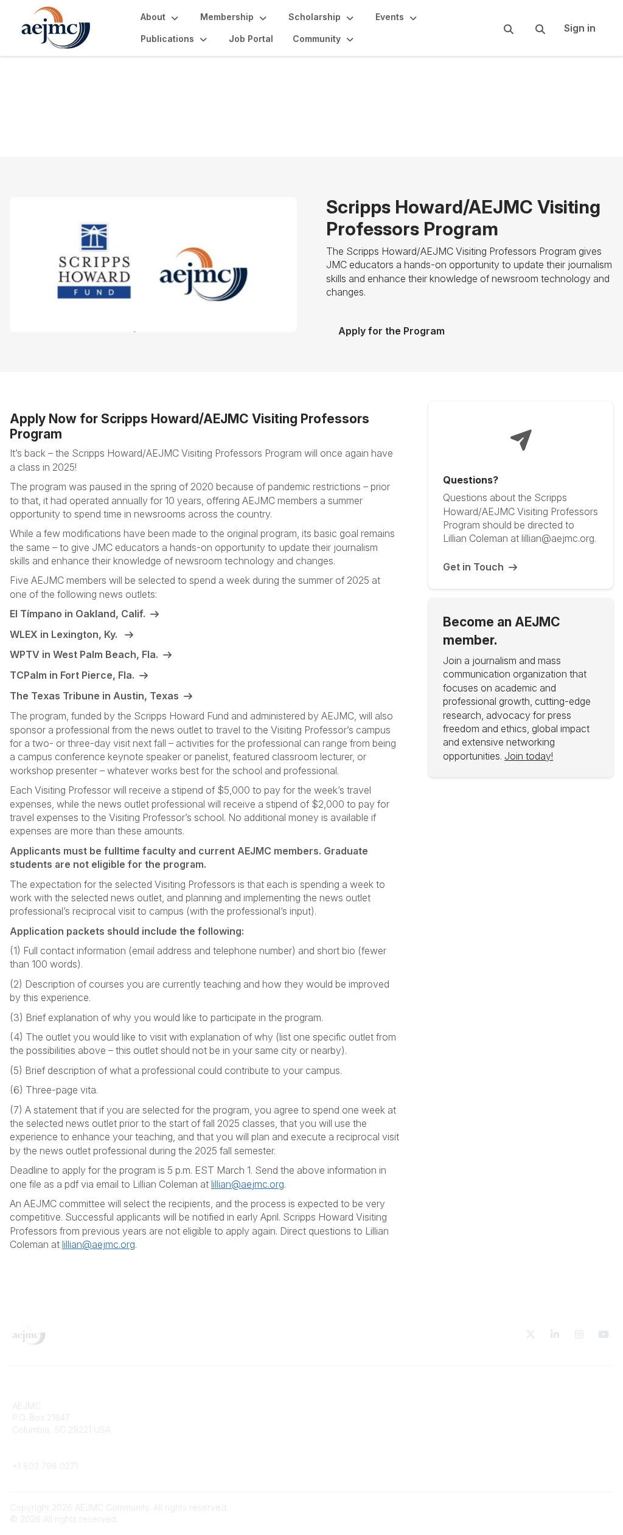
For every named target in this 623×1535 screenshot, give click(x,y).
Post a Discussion (354, 1417)
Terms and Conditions (515, 1406)
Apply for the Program (391, 331)
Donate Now (190, 1406)
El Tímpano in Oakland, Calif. (77, 614)
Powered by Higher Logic (561, 1507)
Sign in (580, 28)
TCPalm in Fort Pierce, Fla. (72, 675)
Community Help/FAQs (363, 1429)
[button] (160, 17)
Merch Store (190, 1417)
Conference (189, 1453)
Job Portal (186, 1429)
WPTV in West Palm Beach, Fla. (84, 654)
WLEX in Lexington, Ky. (65, 634)
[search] (493, 28)
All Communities (350, 1406)
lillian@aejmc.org (247, 1184)
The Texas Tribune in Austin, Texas (94, 696)
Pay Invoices (191, 1441)
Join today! (528, 756)
